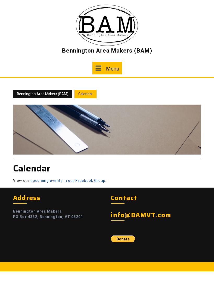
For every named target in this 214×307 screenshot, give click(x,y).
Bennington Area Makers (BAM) (107, 51)
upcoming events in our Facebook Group (68, 180)
